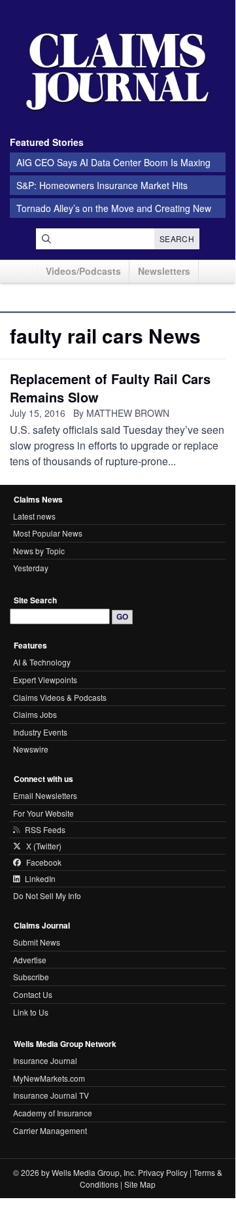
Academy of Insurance (52, 1112)
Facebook (43, 862)
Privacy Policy (163, 1172)
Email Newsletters (45, 795)
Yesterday (30, 567)
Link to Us (30, 1012)
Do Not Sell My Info (47, 895)
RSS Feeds (45, 829)
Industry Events (40, 731)
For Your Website (43, 813)
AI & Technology (42, 661)
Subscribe (31, 976)
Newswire (30, 748)
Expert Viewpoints (45, 679)
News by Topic (39, 550)
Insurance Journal (45, 1060)
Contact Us (32, 994)
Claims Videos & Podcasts (60, 697)
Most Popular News (47, 533)
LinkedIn (40, 878)
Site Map (140, 1184)
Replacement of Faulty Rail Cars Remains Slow (110, 387)
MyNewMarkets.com (49, 1078)
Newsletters (164, 270)
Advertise (29, 959)
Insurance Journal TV (51, 1095)
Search (177, 238)
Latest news (34, 516)
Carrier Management (50, 1130)
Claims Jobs (35, 714)
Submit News (36, 942)
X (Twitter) (43, 846)
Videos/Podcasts (83, 270)
